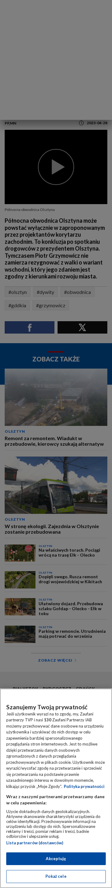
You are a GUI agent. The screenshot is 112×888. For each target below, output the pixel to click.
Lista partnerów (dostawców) (34, 842)
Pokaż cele (55, 876)
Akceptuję (56, 858)
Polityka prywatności (84, 786)
